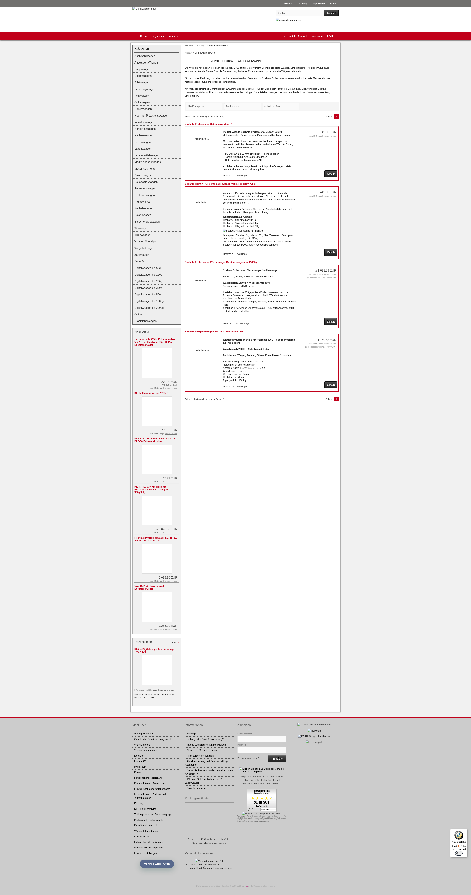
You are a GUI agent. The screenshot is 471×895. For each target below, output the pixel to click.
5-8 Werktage (240, 386)
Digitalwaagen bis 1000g (149, 301)
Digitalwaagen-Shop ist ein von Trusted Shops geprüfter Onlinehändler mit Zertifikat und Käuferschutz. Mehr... (262, 780)
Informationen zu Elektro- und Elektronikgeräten (149, 796)
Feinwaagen (141, 95)
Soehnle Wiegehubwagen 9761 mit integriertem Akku (215, 331)
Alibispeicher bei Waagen (200, 755)
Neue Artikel (142, 332)
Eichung (138, 803)
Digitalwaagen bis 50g (147, 267)
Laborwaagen (142, 142)
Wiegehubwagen (144, 248)
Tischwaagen (142, 234)
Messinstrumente (144, 168)
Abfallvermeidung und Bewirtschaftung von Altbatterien (208, 763)
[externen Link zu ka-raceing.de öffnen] (314, 742)
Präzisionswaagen (145, 321)
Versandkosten (330, 136)
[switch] (459, 853)
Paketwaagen (142, 175)
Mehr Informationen (261, 822)
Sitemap (191, 733)
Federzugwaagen (144, 89)
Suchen (331, 13)
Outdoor (139, 314)
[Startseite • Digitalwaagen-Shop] (156, 8)
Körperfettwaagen (145, 128)
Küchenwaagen (143, 135)
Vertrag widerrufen (143, 733)
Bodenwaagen (143, 75)
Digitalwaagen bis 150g (148, 274)
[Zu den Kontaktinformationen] (314, 724)
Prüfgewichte (142, 201)
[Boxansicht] (335, 106)
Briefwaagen (141, 82)
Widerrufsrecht (142, 744)
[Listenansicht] (336, 106)
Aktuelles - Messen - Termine (202, 750)
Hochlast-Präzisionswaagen (151, 115)
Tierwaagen (141, 228)
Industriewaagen (144, 122)
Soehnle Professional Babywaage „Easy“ (208, 124)
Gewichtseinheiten (196, 788)
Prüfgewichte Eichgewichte (148, 820)
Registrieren (158, 36)
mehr (175, 642)
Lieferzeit (139, 755)
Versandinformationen (145, 750)
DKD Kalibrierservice (145, 809)
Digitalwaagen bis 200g (148, 281)
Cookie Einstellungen (145, 853)
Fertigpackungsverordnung (148, 777)
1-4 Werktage (240, 175)
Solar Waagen (142, 214)
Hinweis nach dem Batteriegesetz (152, 788)
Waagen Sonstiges (145, 241)
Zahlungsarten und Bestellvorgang (152, 814)
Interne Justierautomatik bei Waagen (206, 744)
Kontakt (138, 772)
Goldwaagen (142, 102)
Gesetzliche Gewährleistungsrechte (153, 739)
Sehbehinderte (143, 208)
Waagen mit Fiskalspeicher (148, 847)
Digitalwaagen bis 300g (148, 287)
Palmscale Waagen (146, 181)
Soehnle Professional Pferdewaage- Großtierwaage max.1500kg (221, 262)
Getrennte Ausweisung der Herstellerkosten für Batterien (209, 772)
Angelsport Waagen (146, 62)
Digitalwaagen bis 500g (148, 294)
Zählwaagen (141, 254)
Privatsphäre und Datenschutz (150, 783)
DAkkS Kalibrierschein (146, 825)
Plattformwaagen (144, 195)
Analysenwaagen (144, 55)
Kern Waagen (141, 836)
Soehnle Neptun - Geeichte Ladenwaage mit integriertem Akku (220, 183)
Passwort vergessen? (248, 758)
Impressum (140, 766)
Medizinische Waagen (147, 161)
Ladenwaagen (142, 148)
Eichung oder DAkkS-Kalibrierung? (205, 739)
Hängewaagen (143, 108)
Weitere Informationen (146, 831)
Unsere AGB (141, 761)
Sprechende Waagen (147, 221)
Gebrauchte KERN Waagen (148, 842)
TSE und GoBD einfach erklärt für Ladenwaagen (204, 781)
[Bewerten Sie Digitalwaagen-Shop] (261, 813)
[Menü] (465, 831)
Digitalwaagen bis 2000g (149, 307)
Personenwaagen (144, 188)
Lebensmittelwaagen (146, 155)
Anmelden (174, 36)
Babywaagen (142, 69)
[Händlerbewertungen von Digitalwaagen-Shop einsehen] (262, 811)
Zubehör (139, 261)
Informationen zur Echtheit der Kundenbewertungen (154, 690)
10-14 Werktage (241, 323)
